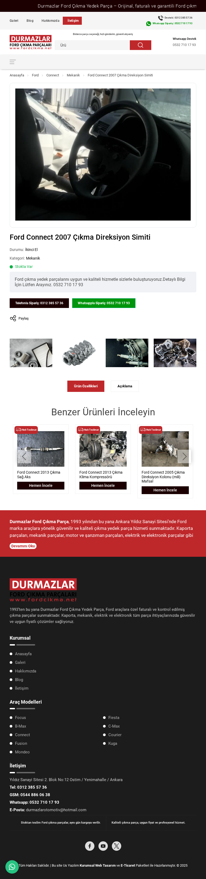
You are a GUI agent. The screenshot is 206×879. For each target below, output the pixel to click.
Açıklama (124, 386)
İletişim (73, 21)
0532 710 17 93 (184, 45)
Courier (115, 734)
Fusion (21, 743)
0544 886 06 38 (30, 794)
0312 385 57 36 (28, 787)
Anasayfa (17, 75)
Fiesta (113, 717)
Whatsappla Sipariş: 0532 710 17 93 (104, 303)
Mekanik (73, 75)
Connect (52, 75)
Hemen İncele (41, 485)
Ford (35, 75)
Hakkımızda (51, 21)
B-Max (20, 726)
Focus (20, 717)
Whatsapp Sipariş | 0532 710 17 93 (172, 23)
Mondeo (22, 752)
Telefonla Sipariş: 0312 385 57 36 (39, 303)
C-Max (114, 726)
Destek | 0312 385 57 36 (178, 17)
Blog (30, 21)
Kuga (112, 743)
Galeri (14, 21)
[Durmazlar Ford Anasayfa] (31, 42)
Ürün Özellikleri (86, 386)
